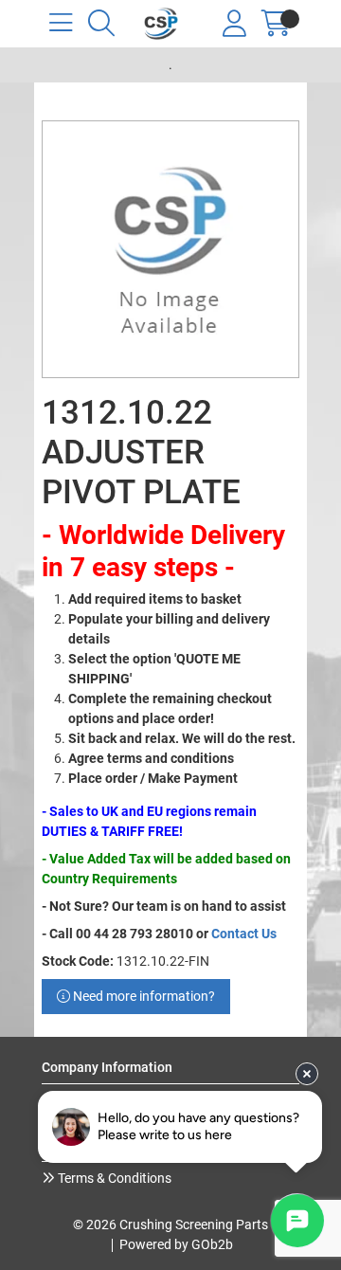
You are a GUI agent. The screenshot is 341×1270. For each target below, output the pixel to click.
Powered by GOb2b (176, 1244)
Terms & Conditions (113, 1178)
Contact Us (244, 933)
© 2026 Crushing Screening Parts (170, 1224)
